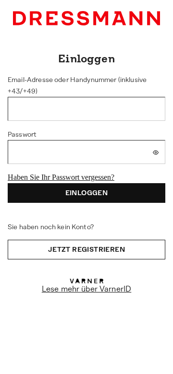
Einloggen (86, 193)
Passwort (22, 134)
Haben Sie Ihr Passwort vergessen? (61, 177)
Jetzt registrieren (86, 249)
